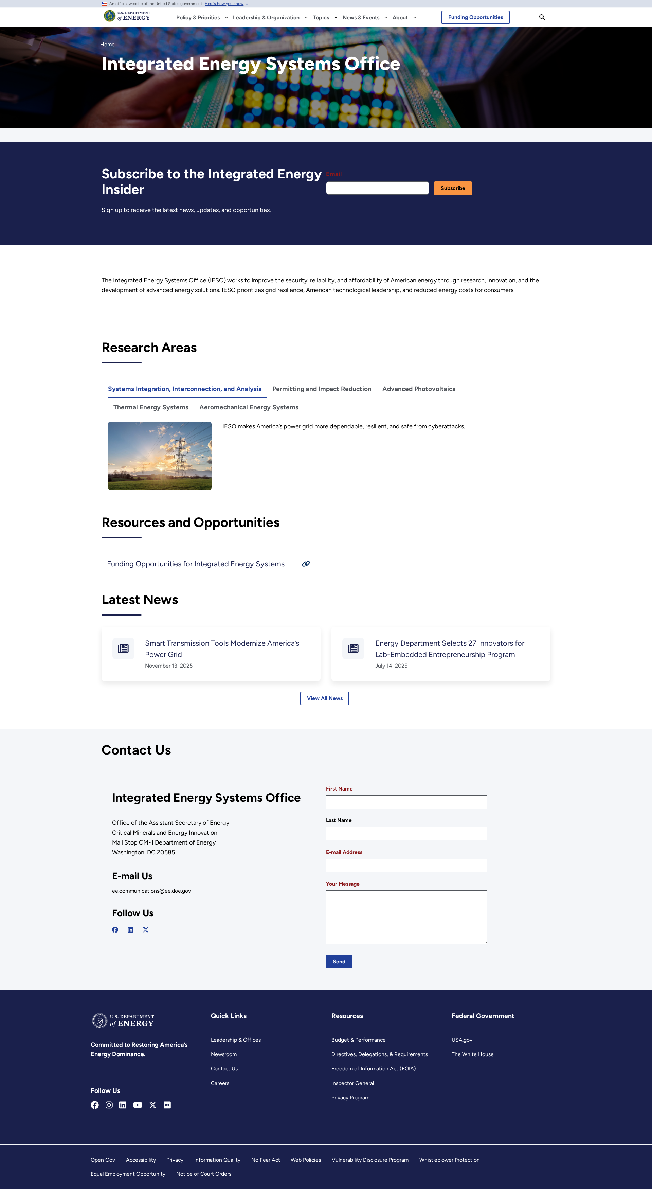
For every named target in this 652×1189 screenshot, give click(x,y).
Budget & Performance (358, 1039)
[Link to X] (153, 1105)
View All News (325, 698)
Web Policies (306, 1160)
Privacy (174, 1160)
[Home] (127, 19)
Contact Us (224, 1068)
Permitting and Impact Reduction (322, 389)
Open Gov (103, 1160)
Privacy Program (350, 1097)
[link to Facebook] (115, 930)
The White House (473, 1054)
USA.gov (462, 1039)
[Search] (542, 17)
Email (334, 174)
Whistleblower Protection (449, 1160)
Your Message (343, 884)
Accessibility (141, 1160)
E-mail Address (344, 852)
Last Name (339, 820)
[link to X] (146, 930)
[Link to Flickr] (167, 1105)
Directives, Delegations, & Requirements (379, 1054)
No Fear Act (265, 1160)
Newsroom (224, 1054)
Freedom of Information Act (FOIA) (373, 1068)
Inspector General (352, 1083)
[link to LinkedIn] (130, 930)
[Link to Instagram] (109, 1105)
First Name (339, 788)
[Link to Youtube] (137, 1105)
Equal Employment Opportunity (128, 1174)
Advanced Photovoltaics (418, 389)
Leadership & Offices (236, 1039)
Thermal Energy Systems (150, 407)
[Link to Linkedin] (122, 1105)
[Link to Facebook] (95, 1105)
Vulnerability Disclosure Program (370, 1160)
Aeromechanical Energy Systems (248, 407)
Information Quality (217, 1160)
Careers (220, 1083)
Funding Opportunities (475, 17)
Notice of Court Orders (203, 1174)
